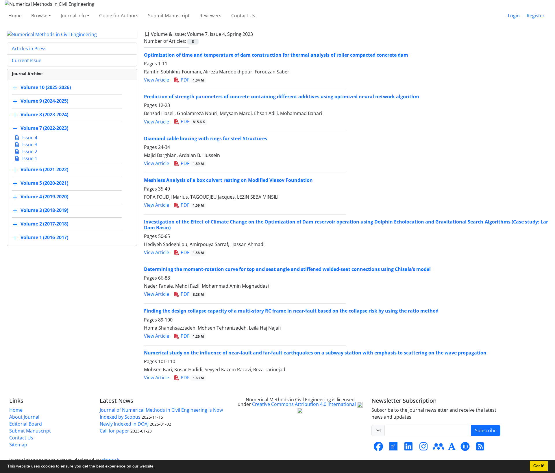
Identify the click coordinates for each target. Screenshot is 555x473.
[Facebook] (378, 448)
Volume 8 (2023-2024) (44, 115)
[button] (157, 467)
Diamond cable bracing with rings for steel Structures (205, 138)
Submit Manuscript (169, 15)
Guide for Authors (118, 15)
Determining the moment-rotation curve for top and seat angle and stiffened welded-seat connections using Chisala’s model (287, 269)
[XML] (257, 34)
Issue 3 (29, 144)
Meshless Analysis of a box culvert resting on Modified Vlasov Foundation (228, 180)
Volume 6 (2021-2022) (44, 170)
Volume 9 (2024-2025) (44, 101)
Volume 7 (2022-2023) (44, 128)
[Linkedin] (408, 448)
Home (15, 15)
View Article (156, 80)
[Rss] (480, 448)
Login (514, 15)
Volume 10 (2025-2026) (46, 87)
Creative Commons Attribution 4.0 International (304, 404)
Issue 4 (29, 137)
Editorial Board (25, 424)
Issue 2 (29, 151)
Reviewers (210, 15)
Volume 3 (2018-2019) (44, 210)
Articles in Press (29, 48)
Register (536, 15)
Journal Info (73, 15)
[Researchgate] (393, 448)
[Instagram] (423, 448)
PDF (192, 80)
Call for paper (114, 431)
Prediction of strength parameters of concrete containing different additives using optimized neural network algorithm (281, 96)
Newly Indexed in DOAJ (124, 424)
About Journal (24, 417)
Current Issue (26, 60)
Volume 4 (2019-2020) (44, 197)
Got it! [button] (538, 466)
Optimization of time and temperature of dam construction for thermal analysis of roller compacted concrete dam (276, 55)
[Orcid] (465, 448)
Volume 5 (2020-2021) (44, 183)
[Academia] (452, 448)
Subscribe (486, 430)
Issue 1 (29, 158)
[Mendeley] (438, 448)
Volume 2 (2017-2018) (44, 224)
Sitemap (18, 444)
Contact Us (243, 15)
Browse (39, 15)
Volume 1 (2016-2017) (44, 237)
